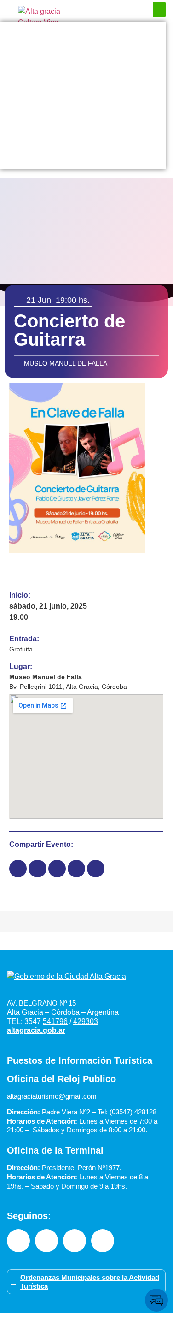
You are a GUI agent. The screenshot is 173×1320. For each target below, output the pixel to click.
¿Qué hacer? (83, 49)
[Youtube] (74, 1240)
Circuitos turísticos (83, 104)
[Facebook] (18, 1240)
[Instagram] (46, 1240)
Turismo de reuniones (83, 159)
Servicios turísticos (82, 141)
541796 (55, 1021)
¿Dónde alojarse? (83, 86)
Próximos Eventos (83, 30)
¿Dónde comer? (83, 67)
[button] (159, 9)
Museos (83, 122)
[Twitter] (102, 1240)
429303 (85, 1021)
